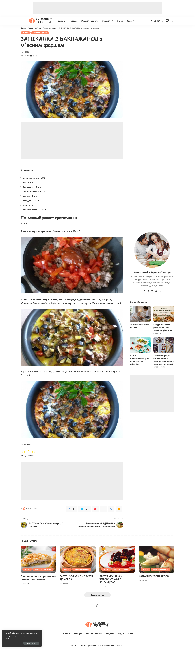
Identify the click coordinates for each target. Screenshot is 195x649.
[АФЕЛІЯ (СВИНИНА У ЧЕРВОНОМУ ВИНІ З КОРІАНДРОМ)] (117, 559)
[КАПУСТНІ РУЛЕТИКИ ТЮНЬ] (157, 559)
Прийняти (31, 643)
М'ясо (25, 33)
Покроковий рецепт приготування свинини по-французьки (38, 578)
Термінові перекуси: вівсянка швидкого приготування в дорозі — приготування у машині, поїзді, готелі (163, 361)
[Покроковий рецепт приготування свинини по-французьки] (38, 559)
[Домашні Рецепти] (41, 21)
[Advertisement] (97, 8)
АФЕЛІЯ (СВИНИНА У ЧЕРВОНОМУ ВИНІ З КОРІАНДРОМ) (110, 579)
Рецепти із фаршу (40, 33)
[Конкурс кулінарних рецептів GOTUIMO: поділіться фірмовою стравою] (163, 314)
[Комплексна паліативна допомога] (140, 314)
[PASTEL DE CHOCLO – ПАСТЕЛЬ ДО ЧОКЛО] (78, 559)
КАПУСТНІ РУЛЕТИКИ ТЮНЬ (154, 576)
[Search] (172, 21)
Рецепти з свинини (82, 569)
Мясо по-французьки (43, 569)
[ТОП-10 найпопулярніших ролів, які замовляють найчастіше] (140, 345)
